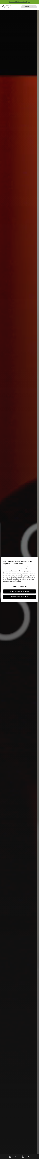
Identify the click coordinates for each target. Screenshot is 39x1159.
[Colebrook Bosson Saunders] (6, 6)
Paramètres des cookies (19, 586)
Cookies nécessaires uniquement (19, 591)
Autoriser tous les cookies (19, 597)
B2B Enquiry (29, 7)
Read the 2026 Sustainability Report (19, 2)
